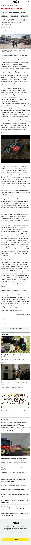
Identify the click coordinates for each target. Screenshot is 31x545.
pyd (14, 321)
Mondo (3, 5)
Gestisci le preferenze (10, 528)
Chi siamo (9, 526)
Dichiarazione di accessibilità (15, 530)
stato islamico (23, 321)
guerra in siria (5, 321)
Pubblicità (16, 526)
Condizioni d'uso (22, 528)
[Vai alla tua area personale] (29, 1)
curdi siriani (22, 319)
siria (17, 321)
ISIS (11, 321)
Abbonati (15, 539)
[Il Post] (15, 1)
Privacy (22, 526)
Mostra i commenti (16, 328)
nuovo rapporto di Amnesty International (15, 55)
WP (2, 323)
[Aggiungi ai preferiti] (9, 30)
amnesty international (12, 319)
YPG (5, 323)
